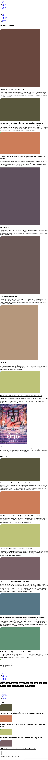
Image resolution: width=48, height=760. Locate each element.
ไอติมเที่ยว (4, 679)
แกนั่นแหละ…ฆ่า (5, 227)
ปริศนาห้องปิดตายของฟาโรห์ (8, 296)
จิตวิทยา (8, 683)
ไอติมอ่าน (4, 692)
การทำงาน (3, 683)
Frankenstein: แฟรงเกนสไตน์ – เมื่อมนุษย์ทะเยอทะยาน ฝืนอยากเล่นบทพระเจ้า (22, 123)
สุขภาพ (45, 683)
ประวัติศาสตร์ (21, 683)
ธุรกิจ (27, 683)
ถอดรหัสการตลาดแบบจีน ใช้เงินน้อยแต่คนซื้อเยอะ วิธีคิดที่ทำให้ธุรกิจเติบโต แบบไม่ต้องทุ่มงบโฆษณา (22, 617)
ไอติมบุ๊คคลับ (4, 676)
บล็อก (3, 681)
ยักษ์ (1, 446)
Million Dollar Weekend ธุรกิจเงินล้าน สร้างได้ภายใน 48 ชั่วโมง (14, 581)
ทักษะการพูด (21, 686)
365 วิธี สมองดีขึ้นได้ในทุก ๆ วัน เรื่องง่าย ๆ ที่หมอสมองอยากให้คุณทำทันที (21, 396)
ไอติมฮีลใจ (4, 678)
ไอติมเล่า (4, 675)
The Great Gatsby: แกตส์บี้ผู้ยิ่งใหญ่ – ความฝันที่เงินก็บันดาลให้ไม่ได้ (15, 651)
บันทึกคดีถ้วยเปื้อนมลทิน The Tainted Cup (12, 89)
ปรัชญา (36, 683)
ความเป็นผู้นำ (14, 686)
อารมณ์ (9, 686)
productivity (14, 683)
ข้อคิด (31, 683)
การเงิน (32, 686)
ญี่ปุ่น (40, 683)
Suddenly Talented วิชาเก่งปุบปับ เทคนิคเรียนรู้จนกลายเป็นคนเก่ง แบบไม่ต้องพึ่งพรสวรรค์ (20, 515)
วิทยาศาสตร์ (3, 686)
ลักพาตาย (3, 362)
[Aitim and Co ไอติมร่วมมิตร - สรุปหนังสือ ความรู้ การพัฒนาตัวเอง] (24, 660)
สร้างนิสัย (27, 686)
